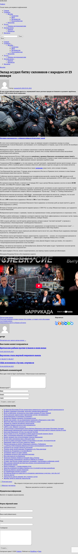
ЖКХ (13, 17)
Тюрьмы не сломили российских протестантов (19, 423)
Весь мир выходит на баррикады (14, 456)
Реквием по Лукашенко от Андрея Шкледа (18, 451)
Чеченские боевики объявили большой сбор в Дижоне (21, 457)
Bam (39, 551)
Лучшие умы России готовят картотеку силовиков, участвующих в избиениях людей (31, 461)
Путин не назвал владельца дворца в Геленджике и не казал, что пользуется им (29, 440)
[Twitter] (71, 321)
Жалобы (10, 14)
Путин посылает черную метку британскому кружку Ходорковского (26, 415)
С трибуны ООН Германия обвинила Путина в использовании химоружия (28, 445)
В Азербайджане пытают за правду (15, 471)
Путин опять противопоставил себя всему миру (19, 439)
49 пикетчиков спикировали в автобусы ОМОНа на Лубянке (23, 459)
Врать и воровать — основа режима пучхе (17, 466)
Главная (6, 10)
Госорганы (14, 16)
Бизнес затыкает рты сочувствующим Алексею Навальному (23, 437)
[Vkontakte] (65, 321)
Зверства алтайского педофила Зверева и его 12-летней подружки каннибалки (29, 468)
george (16, 88)
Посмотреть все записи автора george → (13, 340)
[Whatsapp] (68, 321)
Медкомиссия (15, 19)
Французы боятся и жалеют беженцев (16, 470)
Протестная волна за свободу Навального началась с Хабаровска (25, 444)
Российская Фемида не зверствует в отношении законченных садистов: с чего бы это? (32, 473)
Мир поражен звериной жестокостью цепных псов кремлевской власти (27, 463)
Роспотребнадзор (17, 21)
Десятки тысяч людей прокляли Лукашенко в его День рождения (25, 449)
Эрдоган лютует (9, 475)
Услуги (6, 24)
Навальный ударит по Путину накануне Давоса (19, 442)
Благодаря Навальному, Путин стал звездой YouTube (21, 432)
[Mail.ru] (62, 321)
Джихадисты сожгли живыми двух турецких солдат (21, 476)
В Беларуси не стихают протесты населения (18, 447)
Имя (1, 391)
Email (2, 394)
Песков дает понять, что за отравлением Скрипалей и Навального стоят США (29, 420)
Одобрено (7, 12)
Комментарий (5, 387)
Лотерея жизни (9, 28)
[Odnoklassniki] (59, 321)
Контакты (7, 33)
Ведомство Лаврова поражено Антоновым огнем (20, 418)
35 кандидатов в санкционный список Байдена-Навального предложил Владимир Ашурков (34, 428)
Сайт (1, 398)
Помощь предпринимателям (17, 26)
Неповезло (11, 31)
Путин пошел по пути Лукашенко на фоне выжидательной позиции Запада (28, 433)
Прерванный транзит (11, 464)
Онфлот (2, 4)
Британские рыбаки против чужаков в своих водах (23, 348)
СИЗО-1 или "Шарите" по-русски (15, 427)
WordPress (33, 551)
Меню (2, 38)
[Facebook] (56, 321)
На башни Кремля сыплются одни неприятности (19, 425)
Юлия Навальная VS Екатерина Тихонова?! (18, 416)
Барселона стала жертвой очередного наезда (20, 355)
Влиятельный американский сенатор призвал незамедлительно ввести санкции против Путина (35, 430)
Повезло (10, 29)
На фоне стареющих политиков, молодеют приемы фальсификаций (26, 411)
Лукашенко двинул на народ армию (15, 452)
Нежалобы (11, 22)
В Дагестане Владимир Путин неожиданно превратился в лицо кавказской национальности (34, 409)
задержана (39, 168)
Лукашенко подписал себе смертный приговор (19, 454)
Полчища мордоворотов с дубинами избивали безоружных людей (22, 138)
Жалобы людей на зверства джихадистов (17, 478)
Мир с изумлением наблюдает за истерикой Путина (20, 435)
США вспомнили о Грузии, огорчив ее (17, 363)
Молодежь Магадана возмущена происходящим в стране (22, 421)
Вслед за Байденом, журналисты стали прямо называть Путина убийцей (27, 413)
